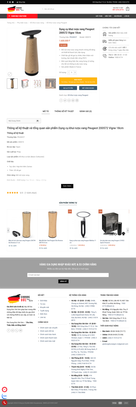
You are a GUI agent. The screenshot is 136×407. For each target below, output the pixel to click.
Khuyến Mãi (118, 16)
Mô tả (46, 111)
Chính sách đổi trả (47, 331)
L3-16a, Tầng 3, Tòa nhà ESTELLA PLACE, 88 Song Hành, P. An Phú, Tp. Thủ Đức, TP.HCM (84, 349)
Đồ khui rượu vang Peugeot (57, 23)
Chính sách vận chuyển (48, 328)
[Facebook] (7, 2)
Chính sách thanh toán (48, 338)
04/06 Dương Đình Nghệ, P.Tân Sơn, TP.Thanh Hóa (83, 369)
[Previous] (11, 52)
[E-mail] (10, 2)
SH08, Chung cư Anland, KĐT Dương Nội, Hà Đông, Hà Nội (84, 303)
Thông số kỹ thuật (64, 111)
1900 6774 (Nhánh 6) (116, 315)
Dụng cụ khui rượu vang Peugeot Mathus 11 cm (83, 242)
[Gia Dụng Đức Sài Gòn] (15, 9)
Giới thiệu (43, 301)
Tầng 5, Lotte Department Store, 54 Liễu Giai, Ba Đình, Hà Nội (83, 314)
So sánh (63, 45)
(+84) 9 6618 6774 (84, 363)
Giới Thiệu (99, 16)
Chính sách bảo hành (48, 334)
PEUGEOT (73, 37)
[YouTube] (12, 2)
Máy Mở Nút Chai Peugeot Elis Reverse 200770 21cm (51, 242)
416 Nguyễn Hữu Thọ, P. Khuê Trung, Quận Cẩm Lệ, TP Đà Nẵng (83, 378)
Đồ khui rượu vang (37, 23)
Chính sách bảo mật (47, 341)
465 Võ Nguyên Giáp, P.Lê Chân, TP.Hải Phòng (83, 360)
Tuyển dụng (44, 311)
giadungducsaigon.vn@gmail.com (115, 344)
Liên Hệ (126, 16)
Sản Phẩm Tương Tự (68, 203)
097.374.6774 (118, 10)
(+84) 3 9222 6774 (123, 2)
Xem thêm (67, 186)
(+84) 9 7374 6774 (90, 329)
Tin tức (42, 304)
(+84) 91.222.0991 (90, 372)
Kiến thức (108, 16)
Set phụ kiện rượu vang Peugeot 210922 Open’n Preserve (112, 242)
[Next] (52, 52)
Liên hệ (42, 317)
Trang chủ (10, 23)
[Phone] (4, 402)
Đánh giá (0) (86, 111)
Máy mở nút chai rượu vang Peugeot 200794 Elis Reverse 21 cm (22, 242)
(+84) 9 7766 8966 (78, 392)
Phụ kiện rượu (22, 23)
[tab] (46, 111)
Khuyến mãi (44, 307)
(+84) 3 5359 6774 (78, 355)
